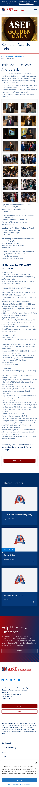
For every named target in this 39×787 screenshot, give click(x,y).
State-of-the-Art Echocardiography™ (18, 514)
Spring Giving (9, 555)
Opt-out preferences (13, 784)
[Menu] (33, 10)
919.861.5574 (6, 698)
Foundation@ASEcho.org (26, 4)
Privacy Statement (25, 784)
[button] (36, 763)
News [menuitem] (4, 752)
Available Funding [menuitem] (9, 747)
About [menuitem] (4, 757)
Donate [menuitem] (20, 706)
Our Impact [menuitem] (6, 743)
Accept (19, 780)
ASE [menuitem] (19, 711)
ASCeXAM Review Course (13, 595)
